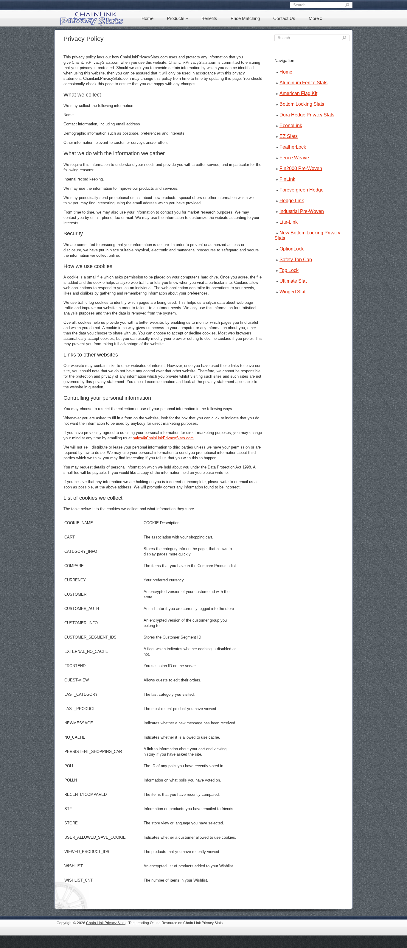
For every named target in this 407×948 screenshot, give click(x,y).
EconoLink (290, 125)
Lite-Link (288, 222)
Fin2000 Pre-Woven (300, 168)
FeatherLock (292, 147)
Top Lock (289, 270)
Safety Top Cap (295, 259)
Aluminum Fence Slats (303, 82)
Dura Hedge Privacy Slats (306, 114)
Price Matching (245, 18)
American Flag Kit (298, 93)
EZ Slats (288, 136)
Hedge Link (291, 200)
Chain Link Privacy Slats (105, 923)
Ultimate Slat (293, 281)
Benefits (209, 18)
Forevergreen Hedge (301, 189)
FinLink (287, 179)
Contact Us (284, 18)
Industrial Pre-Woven (301, 211)
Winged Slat (292, 291)
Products (177, 18)
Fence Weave (294, 157)
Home (147, 18)
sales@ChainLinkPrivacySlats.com (163, 438)
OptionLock (291, 248)
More (315, 18)
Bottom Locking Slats (301, 104)
